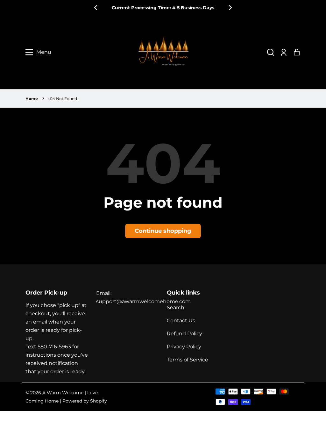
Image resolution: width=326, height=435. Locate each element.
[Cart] (297, 52)
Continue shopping (163, 230)
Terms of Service (187, 360)
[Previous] (96, 8)
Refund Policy (184, 334)
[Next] (230, 8)
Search (175, 307)
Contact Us (181, 320)
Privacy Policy (184, 347)
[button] (270, 52)
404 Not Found (62, 98)
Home (31, 98)
